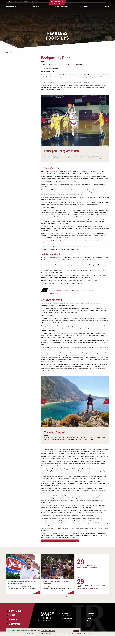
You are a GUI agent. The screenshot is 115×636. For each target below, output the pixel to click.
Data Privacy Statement (48, 631)
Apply (16, 1)
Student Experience (61, 6)
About (107, 6)
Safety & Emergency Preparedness (53, 633)
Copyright (26, 633)
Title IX (43, 633)
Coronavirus (74, 633)
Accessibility (38, 633)
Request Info (26, 1)
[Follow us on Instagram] (50, 618)
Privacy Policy (31, 633)
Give (33, 1)
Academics (35, 6)
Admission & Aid (11, 6)
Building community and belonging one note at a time (56, 582)
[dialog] (43, 630)
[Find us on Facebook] (43, 618)
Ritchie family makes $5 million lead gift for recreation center (22, 582)
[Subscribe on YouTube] (47, 618)
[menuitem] (11, 7)
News (11, 52)
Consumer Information (66, 633)
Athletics (86, 6)
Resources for (9, 1)
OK (76, 631)
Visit (21, 1)
